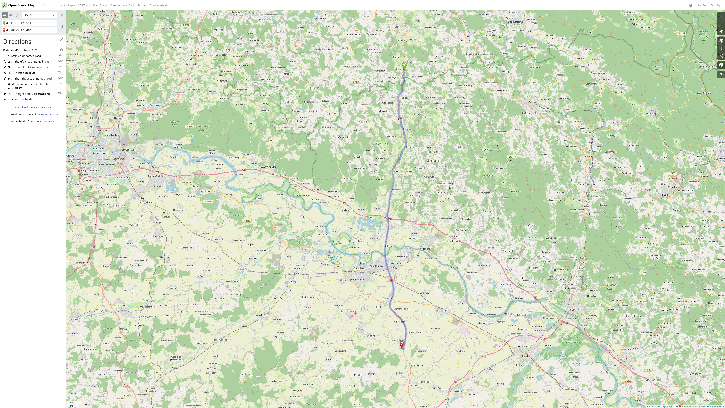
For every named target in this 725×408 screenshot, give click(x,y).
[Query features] (721, 74)
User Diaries (101, 5)
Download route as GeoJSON (33, 107)
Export (72, 5)
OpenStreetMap (21, 5)
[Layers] (721, 40)
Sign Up (716, 5)
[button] (404, 66)
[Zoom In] (721, 16)
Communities (118, 5)
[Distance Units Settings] (61, 50)
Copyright (134, 5)
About (164, 5)
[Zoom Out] (721, 23)
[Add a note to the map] (721, 65)
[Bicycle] (11, 15)
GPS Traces (85, 5)
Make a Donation (691, 406)
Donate (154, 5)
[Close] (62, 15)
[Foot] (17, 15)
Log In (702, 5)
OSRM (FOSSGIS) (47, 114)
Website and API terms (712, 406)
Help (145, 5)
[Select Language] (690, 5)
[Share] (721, 56)
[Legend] (721, 48)
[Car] (5, 15)
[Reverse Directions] (62, 26)
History (62, 5)
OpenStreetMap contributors (663, 406)
